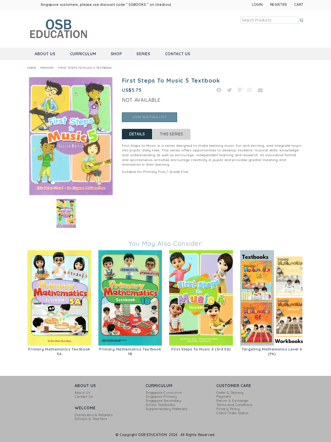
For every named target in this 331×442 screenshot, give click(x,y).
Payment (223, 397)
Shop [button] (116, 53)
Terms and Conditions (234, 405)
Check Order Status (232, 413)
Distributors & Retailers (94, 415)
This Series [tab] (171, 134)
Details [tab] (137, 134)
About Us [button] (45, 53)
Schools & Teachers (91, 419)
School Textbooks (160, 405)
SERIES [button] (143, 53)
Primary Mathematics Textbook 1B (130, 351)
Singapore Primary (161, 397)
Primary (47, 68)
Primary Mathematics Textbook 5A (59, 351)
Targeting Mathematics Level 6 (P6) (272, 351)
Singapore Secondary (163, 401)
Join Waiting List (149, 117)
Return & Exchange (232, 401)
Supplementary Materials (166, 409)
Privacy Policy (228, 409)
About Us (82, 393)
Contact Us (177, 53)
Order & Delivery (230, 393)
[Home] (59, 28)
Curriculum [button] (83, 53)
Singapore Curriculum (164, 393)
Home (31, 68)
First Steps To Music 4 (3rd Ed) (201, 349)
